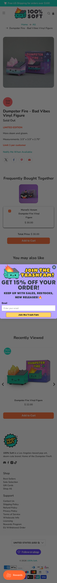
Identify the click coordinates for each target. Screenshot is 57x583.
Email (4, 303)
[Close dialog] (54, 267)
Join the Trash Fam (28, 314)
